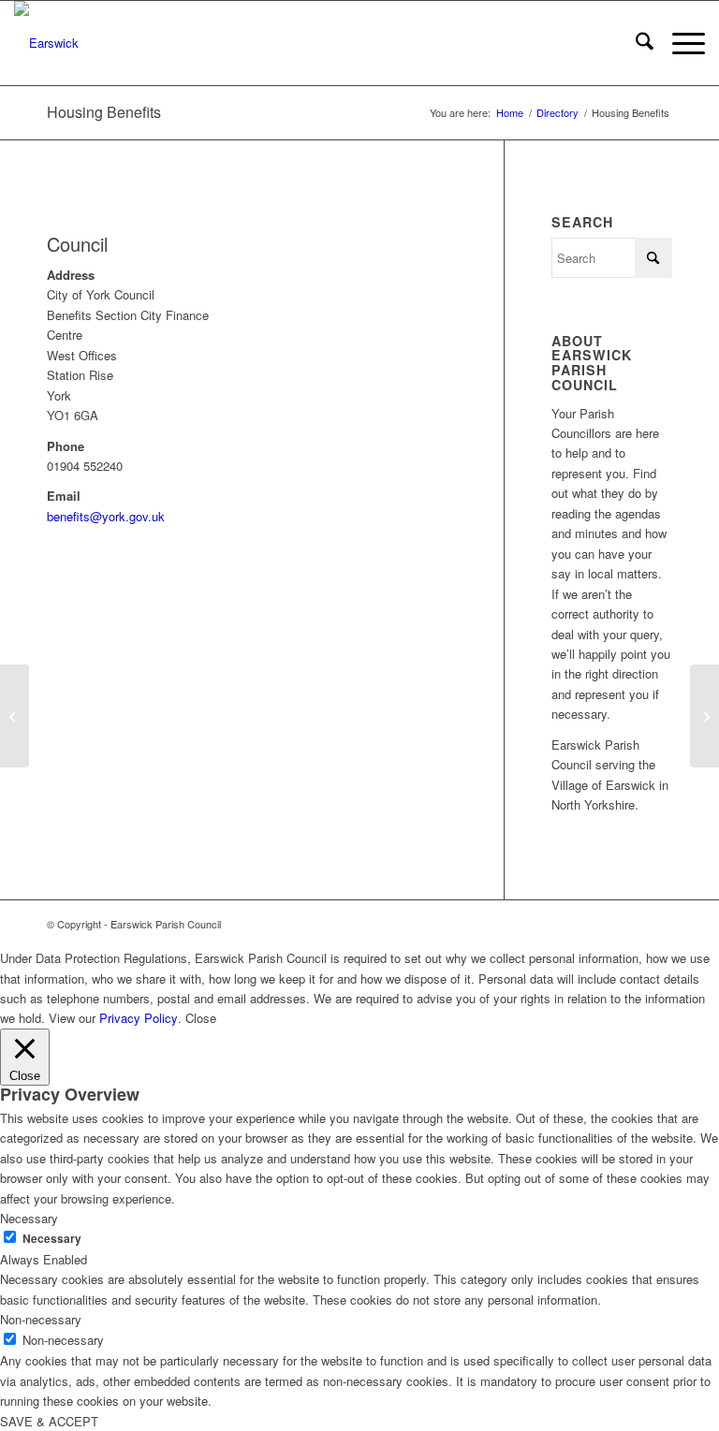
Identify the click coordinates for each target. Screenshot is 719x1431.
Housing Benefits (104, 112)
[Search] (635, 43)
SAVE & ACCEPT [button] (49, 1421)
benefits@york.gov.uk (106, 516)
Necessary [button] (29, 1218)
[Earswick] (46, 43)
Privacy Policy (138, 1018)
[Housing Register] (14, 715)
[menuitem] (635, 43)
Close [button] (200, 1018)
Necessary (51, 1239)
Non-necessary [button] (40, 1319)
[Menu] (679, 43)
